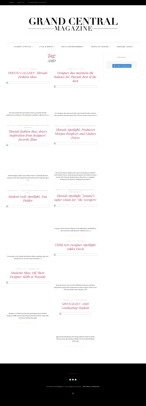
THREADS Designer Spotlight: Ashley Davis (75, 247)
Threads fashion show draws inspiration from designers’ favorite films (28, 135)
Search (11, 2)
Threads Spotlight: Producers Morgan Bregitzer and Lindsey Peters (75, 134)
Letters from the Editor (37, 2)
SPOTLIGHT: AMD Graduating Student (75, 306)
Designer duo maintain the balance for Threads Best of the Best (75, 77)
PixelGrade (95, 386)
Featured (81, 126)
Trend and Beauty (75, 192)
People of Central (100, 47)
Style (82, 69)
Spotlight (81, 241)
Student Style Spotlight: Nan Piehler (27, 198)
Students (33, 69)
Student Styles (34, 125)
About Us (21, 2)
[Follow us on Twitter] (73, 379)
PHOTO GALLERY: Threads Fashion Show (27, 75)
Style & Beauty (46, 47)
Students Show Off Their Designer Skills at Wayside (28, 275)
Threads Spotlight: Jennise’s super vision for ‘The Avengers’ (75, 198)
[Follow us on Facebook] (70, 379)
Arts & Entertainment (72, 47)
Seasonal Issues (124, 47)
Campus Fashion (22, 125)
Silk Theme (86, 386)
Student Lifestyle (22, 47)
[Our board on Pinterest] (75, 379)
